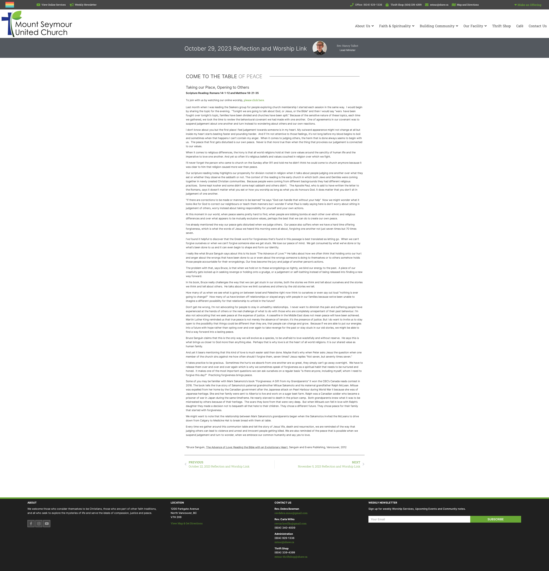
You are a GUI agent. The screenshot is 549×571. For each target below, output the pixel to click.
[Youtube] (46, 523)
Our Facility (473, 26)
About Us (362, 26)
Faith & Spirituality (395, 26)
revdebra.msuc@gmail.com (291, 513)
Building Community (437, 26)
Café (519, 26)
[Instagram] (38, 523)
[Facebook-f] (31, 523)
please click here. (254, 100)
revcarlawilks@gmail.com (290, 523)
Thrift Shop (501, 26)
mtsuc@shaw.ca (284, 542)
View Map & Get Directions (187, 523)
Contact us (538, 26)
